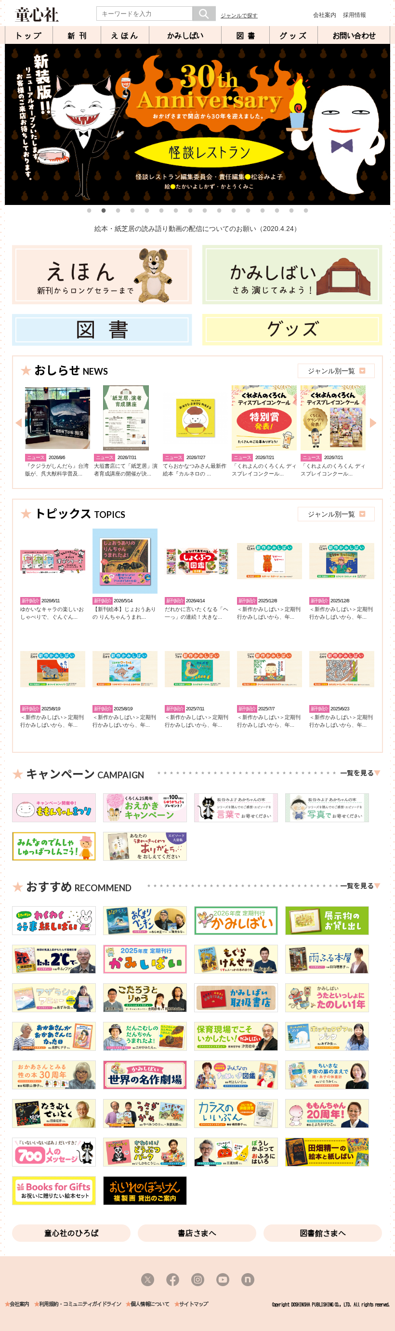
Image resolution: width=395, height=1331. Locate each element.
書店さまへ (197, 1233)
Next (383, 124)
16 (306, 210)
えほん (125, 36)
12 (248, 210)
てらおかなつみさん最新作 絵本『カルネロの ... (194, 469)
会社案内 (324, 15)
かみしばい (185, 36)
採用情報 (354, 15)
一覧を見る (357, 773)
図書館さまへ (323, 1233)
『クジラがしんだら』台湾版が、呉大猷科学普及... (57, 469)
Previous (12, 124)
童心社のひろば (71, 1233)
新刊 (79, 36)
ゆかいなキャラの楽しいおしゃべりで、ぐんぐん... (52, 612)
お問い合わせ (354, 36)
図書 (247, 36)
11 (233, 210)
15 (291, 210)
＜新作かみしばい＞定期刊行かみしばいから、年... (269, 612)
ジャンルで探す (239, 15)
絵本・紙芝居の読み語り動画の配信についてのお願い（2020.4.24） (197, 228)
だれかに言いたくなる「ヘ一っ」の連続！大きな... (196, 612)
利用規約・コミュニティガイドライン (80, 1304)
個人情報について (150, 1304)
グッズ (293, 36)
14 (277, 210)
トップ (28, 36)
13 (262, 210)
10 (219, 210)
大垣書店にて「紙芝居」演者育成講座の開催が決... (126, 469)
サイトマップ (193, 1304)
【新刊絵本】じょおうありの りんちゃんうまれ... (124, 612)
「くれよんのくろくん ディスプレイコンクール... (264, 469)
